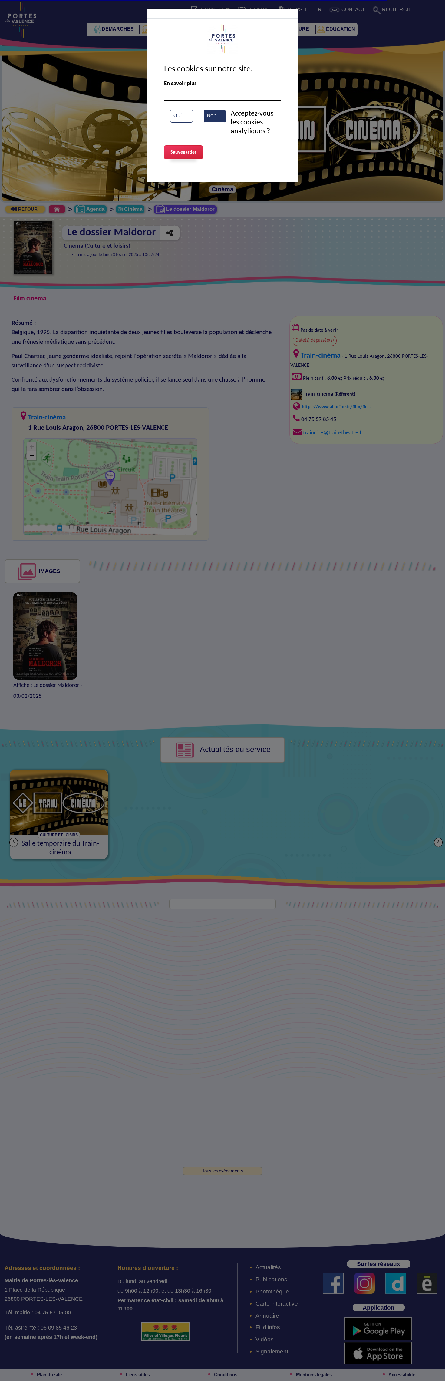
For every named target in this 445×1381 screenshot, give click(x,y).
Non (211, 116)
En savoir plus (180, 84)
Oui (177, 116)
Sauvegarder (183, 152)
